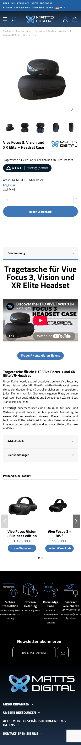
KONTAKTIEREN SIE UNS (16, 7)
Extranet (23, 3)
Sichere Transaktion (10, 604)
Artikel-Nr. (9, 180)
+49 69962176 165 (42, 7)
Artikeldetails (16, 441)
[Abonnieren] (63, 652)
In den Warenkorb (40, 211)
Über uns (9, 3)
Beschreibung (16, 253)
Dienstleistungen (18, 455)
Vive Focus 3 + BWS (59, 534)
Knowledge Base (42, 3)
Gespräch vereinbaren (71, 604)
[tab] (40, 253)
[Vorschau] (36, 490)
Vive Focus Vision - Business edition (22, 534)
